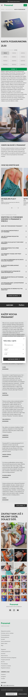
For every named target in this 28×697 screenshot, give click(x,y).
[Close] (24, 339)
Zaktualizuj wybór (13, 359)
